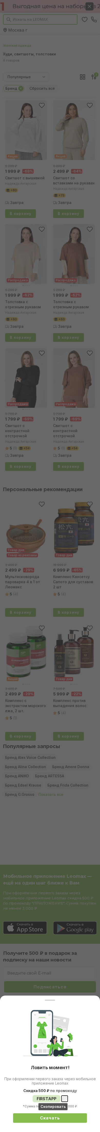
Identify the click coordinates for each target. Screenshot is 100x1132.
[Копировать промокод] (65, 1099)
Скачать (50, 1117)
